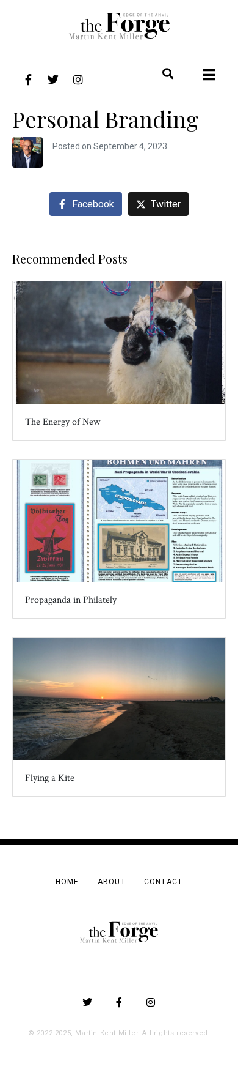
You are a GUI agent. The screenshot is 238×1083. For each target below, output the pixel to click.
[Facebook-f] (28, 80)
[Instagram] (78, 80)
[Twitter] (53, 80)
